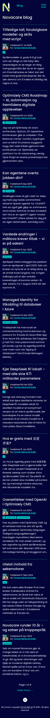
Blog (20, 5)
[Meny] (43, 6)
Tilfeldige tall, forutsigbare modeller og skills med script (25, 34)
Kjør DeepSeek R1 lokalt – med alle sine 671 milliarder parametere (24, 374)
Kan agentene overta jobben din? (20, 175)
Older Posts (25, 690)
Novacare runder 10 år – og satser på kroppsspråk (24, 627)
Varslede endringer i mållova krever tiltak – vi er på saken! (24, 239)
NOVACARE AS (27, 707)
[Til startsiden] (6, 7)
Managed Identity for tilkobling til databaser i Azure (22, 304)
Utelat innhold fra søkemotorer (17, 566)
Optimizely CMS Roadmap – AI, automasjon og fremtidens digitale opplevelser (25, 102)
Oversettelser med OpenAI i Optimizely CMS (25, 501)
